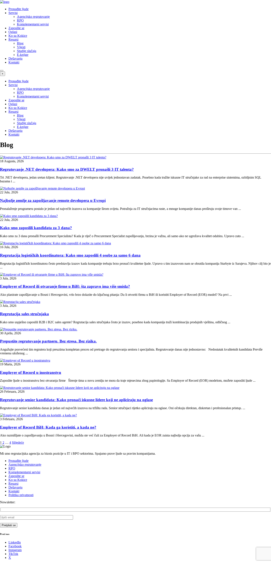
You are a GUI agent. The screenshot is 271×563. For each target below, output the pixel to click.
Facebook (15, 546)
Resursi (13, 39)
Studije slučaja (26, 51)
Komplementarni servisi (33, 24)
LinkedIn (14, 542)
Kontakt (13, 62)
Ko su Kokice (17, 35)
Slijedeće (18, 442)
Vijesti (21, 47)
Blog (20, 43)
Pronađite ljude (18, 9)
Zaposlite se (16, 28)
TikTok (13, 554)
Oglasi (12, 32)
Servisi (13, 13)
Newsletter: (7, 502)
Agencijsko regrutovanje (33, 16)
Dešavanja (15, 58)
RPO (20, 20)
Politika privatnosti (20, 495)
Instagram (15, 550)
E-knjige (22, 54)
